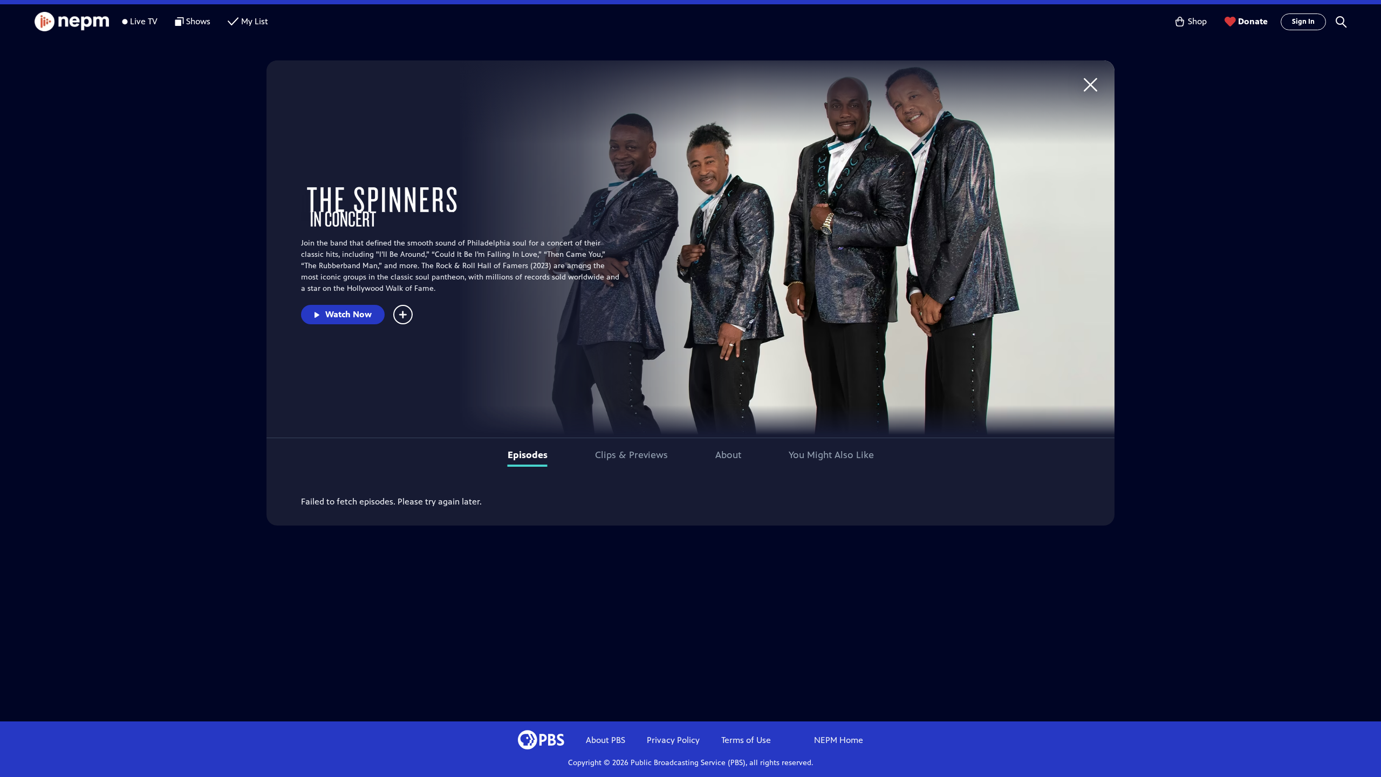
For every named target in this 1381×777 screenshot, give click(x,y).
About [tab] (728, 455)
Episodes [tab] (528, 455)
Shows (198, 21)
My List (254, 21)
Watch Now (348, 314)
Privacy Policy (673, 740)
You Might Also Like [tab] (831, 455)
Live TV (144, 21)
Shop (1197, 21)
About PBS (605, 740)
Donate (1253, 21)
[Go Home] (1090, 84)
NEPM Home (838, 740)
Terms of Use (746, 740)
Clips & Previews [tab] (631, 455)
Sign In (1303, 21)
